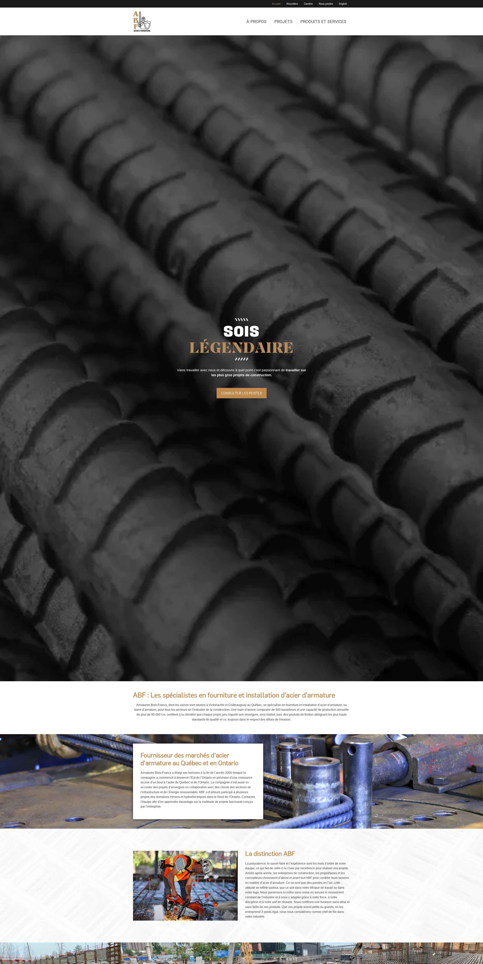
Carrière (308, 3)
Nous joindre (326, 3)
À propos (256, 21)
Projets (283, 21)
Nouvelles (292, 3)
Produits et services (323, 21)
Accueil (276, 3)
